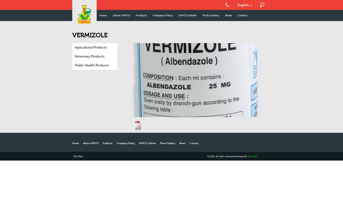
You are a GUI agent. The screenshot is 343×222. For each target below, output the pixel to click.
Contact (243, 15)
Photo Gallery (210, 15)
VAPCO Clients (187, 15)
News (228, 15)
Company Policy (162, 15)
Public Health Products (92, 65)
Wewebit (252, 156)
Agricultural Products (91, 47)
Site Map (78, 156)
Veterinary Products (89, 56)
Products (141, 15)
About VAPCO (121, 15)
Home (103, 15)
